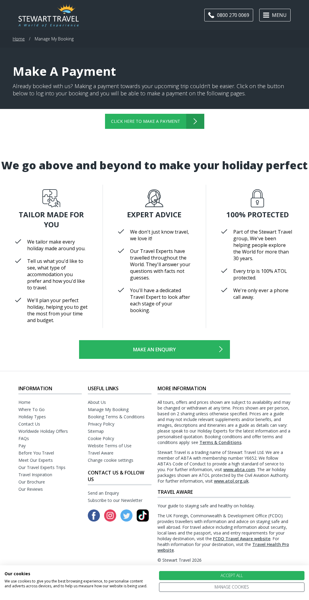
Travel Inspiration (35, 474)
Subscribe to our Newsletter (115, 500)
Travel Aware (100, 453)
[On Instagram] (110, 519)
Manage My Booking (108, 409)
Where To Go (31, 409)
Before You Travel (36, 453)
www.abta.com (239, 469)
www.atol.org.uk (231, 481)
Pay (22, 445)
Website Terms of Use (110, 445)
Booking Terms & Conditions (116, 417)
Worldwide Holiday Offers (43, 431)
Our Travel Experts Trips (41, 467)
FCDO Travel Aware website (241, 538)
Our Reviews (30, 489)
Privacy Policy (101, 424)
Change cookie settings (110, 460)
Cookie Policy (101, 438)
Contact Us (29, 424)
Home (19, 39)
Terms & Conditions (220, 442)
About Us (97, 402)
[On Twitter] (127, 519)
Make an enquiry (154, 349)
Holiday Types (32, 417)
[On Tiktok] (143, 519)
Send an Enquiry (103, 493)
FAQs (23, 438)
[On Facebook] (94, 519)
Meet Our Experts (35, 460)
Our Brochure (31, 482)
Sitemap (96, 431)
